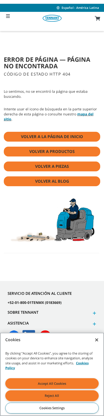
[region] (52, 374)
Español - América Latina (80, 8)
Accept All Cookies (52, 383)
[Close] (96, 339)
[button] (93, 313)
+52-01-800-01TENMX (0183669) (35, 302)
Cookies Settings (52, 408)
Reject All (52, 395)
